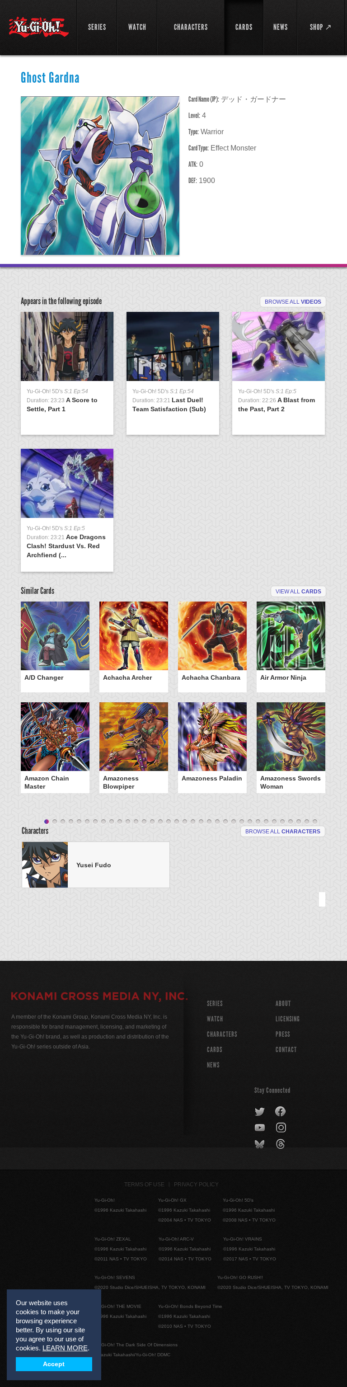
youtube (260, 1128)
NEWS (213, 1065)
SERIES (215, 1003)
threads (281, 1144)
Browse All (293, 302)
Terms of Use (144, 1184)
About (283, 1003)
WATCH (215, 1019)
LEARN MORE (65, 1348)
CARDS (214, 1049)
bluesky (260, 1144)
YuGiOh (39, 27)
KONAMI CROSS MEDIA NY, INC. (99, 997)
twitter (260, 1111)
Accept (54, 1364)
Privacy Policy (196, 1184)
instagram (281, 1128)
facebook (280, 1111)
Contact (286, 1049)
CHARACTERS (222, 1034)
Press (283, 1034)
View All (298, 591)
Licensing (288, 1019)
